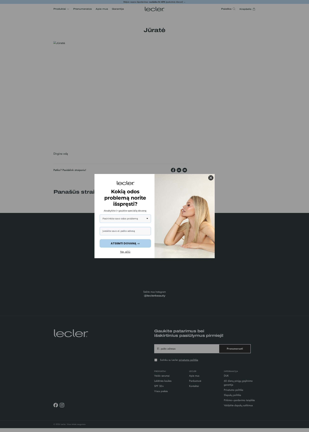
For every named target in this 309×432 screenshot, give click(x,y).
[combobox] (125, 218)
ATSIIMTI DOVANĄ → (125, 243)
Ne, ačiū (125, 251)
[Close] (211, 178)
